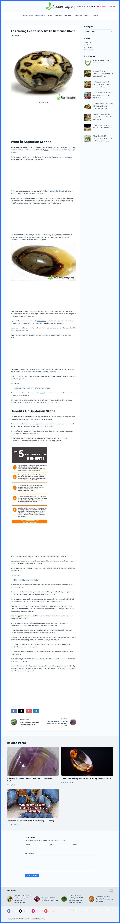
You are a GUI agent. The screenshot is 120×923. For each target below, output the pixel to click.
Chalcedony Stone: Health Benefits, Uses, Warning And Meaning (30, 821)
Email (51, 845)
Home (64, 910)
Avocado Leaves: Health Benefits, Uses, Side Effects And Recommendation (22, 899)
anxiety (48, 369)
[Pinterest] (29, 711)
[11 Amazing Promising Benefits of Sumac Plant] (37, 899)
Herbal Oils (78, 16)
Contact (95, 16)
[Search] (4, 6)
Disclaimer (88, 47)
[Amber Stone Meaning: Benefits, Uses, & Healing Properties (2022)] (87, 761)
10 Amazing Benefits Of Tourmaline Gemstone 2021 (31, 388)
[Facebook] (14, 711)
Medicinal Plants (27, 16)
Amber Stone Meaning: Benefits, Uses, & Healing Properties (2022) (86, 779)
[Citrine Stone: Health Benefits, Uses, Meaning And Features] (91, 899)
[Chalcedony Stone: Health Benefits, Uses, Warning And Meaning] (33, 803)
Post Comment (32, 875)
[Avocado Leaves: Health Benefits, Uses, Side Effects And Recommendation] (10, 899)
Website (75, 845)
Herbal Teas (68, 16)
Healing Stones (40, 16)
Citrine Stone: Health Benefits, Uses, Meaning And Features (104, 899)
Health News (58, 16)
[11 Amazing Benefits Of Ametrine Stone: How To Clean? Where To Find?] (33, 761)
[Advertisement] (43, 121)
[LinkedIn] (36, 711)
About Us (87, 16)
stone (46, 150)
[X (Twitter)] (21, 711)
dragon (66, 157)
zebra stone (41, 321)
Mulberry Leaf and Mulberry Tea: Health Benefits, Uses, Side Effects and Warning (76, 899)
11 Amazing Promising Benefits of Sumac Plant (50, 899)
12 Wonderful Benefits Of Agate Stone (26, 580)
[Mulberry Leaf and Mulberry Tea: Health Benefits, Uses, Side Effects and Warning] (64, 899)
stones (56, 147)
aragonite (54, 191)
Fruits (50, 16)
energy (36, 419)
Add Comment (30, 854)
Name (27, 845)
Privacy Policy (89, 50)
